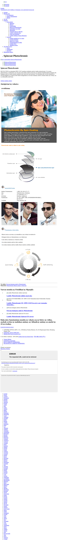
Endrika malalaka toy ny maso (17, 38)
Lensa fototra (10, 22)
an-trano (6, 12)
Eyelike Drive (13, 44)
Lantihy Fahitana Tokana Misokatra (18, 35)
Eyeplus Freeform (14, 39)
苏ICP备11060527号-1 (39, 336)
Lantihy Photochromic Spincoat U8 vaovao (20, 316)
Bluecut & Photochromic (16, 27)
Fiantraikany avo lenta (15, 28)
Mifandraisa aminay (8, 52)
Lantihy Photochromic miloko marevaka (19, 296)
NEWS (8, 17)
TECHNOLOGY (8, 46)
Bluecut (11, 24)
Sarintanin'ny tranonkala (9, 340)
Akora (8, 48)
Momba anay (7, 13)
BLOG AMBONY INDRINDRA (12, 342)
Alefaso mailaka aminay (6, 80)
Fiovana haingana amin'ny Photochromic (16, 284)
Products (6, 20)
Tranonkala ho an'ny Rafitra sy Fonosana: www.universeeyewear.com (17, 9)
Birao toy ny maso (14, 41)
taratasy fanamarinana (12, 16)
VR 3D (5, 19)
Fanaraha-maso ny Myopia (16, 31)
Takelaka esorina (14, 45)
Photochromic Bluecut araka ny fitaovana (16, 285)
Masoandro (12, 30)
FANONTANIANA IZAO (7, 327)
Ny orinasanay (10, 15)
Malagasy (12, 23)
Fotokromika (13, 26)
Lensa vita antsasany (14, 34)
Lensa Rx (9, 37)
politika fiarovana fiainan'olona (25, 336)
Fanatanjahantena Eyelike (16, 42)
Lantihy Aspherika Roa (15, 33)
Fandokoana (10, 49)
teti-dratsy (9, 50)
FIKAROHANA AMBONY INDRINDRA (14, 343)
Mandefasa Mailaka (5, 348)
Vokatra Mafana (7, 339)
